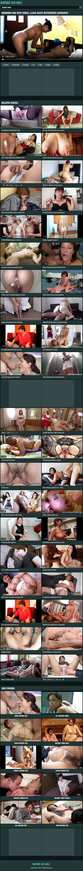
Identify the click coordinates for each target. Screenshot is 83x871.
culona (48, 65)
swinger (57, 65)
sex (34, 65)
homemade (16, 65)
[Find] (80, 7)
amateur (26, 65)
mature (7, 65)
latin (41, 65)
